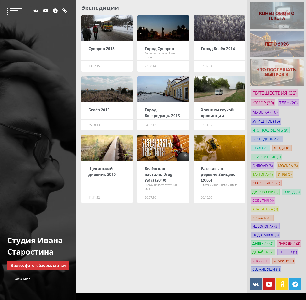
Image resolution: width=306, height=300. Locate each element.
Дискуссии (265, 192)
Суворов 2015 (101, 48)
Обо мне (22, 278)
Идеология (265, 226)
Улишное (266, 121)
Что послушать (270, 130)
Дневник (262, 243)
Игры (285, 174)
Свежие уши (266, 269)
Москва (288, 165)
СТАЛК (260, 148)
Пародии (289, 243)
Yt (45, 10)
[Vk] (256, 284)
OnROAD (262, 165)
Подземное (265, 235)
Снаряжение (266, 157)
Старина (284, 260)
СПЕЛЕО (288, 252)
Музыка (265, 112)
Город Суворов (159, 48)
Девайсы (262, 252)
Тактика (262, 174)
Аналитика (265, 209)
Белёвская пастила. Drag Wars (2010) (158, 174)
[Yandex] (282, 284)
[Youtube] (269, 284)
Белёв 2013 (98, 109)
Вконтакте (36, 10)
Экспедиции (266, 139)
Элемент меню (55, 10)
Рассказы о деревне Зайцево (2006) (218, 174)
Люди (282, 148)
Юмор (263, 103)
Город (292, 192)
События (263, 200)
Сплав (260, 260)
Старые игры (266, 183)
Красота (262, 217)
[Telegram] (295, 284)
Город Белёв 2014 (218, 48)
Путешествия (274, 93)
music (64, 10)
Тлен (288, 103)
